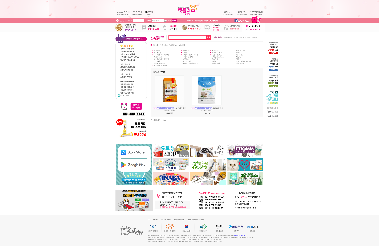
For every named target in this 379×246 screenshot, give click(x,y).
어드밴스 (215, 50)
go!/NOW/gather (159, 63)
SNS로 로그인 (192, 20)
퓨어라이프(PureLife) (190, 55)
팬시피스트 (228, 37)
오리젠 (235, 37)
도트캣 (241, 37)
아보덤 (238, 57)
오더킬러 (248, 37)
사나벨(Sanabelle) (218, 57)
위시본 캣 (157, 52)
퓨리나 (214, 61)
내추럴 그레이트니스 (190, 63)
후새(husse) (158, 57)
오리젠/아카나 (241, 50)
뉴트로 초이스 (217, 52)
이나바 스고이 (188, 57)
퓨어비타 (157, 50)
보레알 (185, 52)
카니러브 (239, 55)
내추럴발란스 (216, 63)
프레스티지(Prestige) (243, 61)
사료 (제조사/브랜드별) (168, 45)
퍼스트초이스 (187, 61)
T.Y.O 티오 (158, 61)
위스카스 (215, 59)
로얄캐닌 (186, 50)
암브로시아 (240, 63)
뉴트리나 (181, 45)
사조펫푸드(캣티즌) (161, 65)
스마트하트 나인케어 (161, 59)
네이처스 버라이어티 (161, 55)
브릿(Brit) (186, 59)
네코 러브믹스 (217, 55)
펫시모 (254, 37)
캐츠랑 (238, 59)
